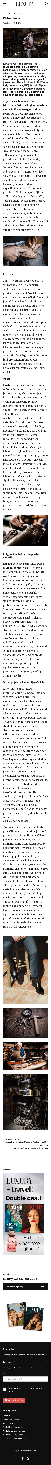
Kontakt (6, 1415)
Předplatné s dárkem (12, 1419)
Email (7, 1373)
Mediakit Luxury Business (14, 1431)
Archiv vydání (9, 1423)
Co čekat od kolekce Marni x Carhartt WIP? (25, 1142)
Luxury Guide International (14, 1438)
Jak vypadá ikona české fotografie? (30, 1148)
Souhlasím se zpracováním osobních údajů (26, 1390)
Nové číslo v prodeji (14, 1286)
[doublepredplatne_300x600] (23, 1214)
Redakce (6, 23)
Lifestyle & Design (12, 14)
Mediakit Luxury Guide (13, 1427)
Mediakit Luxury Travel (13, 1434)
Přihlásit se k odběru (14, 1400)
